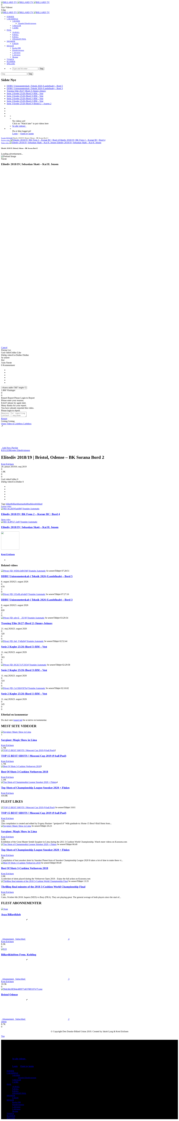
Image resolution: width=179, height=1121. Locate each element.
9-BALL (15, 35)
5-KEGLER (16, 26)
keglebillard (37, 504)
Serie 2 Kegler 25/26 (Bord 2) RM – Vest (25, 101)
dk (31, 504)
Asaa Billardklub (11, 914)
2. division (16, 55)
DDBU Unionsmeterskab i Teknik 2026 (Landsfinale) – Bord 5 (35, 86)
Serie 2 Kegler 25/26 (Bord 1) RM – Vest (25, 98)
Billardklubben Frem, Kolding (18, 954)
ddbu (27, 504)
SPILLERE (11, 64)
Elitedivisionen (18, 50)
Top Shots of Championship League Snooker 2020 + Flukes (35, 787)
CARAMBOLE (12, 19)
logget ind (17, 720)
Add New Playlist (9, 448)
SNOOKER (11, 41)
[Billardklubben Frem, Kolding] (4, 949)
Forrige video (6, 506)
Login (15, 133)
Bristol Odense (9, 994)
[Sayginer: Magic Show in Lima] (16, 732)
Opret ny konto (27, 133)
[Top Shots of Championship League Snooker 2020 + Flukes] (28, 782)
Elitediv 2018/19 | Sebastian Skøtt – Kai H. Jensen (29, 527)
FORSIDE (10, 17)
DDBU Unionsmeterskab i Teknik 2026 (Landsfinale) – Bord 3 (35, 88)
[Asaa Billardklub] (4, 909)
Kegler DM (16, 48)
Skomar (15, 57)
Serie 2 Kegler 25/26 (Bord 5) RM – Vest (25, 93)
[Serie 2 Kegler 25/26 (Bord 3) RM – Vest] (23, 665)
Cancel (4, 347)
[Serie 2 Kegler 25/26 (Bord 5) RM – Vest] (22, 641)
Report (4, 418)
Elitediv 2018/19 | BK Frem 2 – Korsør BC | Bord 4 (30, 514)
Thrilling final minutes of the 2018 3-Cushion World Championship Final (43, 886)
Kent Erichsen (7, 464)
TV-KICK (10, 59)
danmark (21, 504)
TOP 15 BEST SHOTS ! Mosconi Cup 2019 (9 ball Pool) (33, 755)
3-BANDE (16, 21)
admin (4, 1021)
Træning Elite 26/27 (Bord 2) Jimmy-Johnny (26, 91)
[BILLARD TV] (25, 2)
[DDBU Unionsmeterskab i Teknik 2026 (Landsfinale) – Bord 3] (23, 594)
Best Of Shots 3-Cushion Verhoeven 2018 (24, 771)
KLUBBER (11, 61)
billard (8, 504)
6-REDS (15, 44)
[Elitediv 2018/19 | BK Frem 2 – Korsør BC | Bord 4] (20, 508)
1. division (16, 52)
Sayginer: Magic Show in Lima (19, 739)
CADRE (15, 28)
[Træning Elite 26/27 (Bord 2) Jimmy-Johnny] (22, 618)
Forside (3, 138)
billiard (14, 504)
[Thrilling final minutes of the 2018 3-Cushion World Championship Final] (34, 881)
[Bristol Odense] (21, 989)
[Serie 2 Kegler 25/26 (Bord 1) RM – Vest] (23, 688)
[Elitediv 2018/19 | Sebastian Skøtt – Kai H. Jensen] (19, 522)
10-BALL (16, 32)
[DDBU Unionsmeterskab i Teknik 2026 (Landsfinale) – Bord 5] (23, 571)
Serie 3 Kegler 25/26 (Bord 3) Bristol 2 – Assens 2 (29, 103)
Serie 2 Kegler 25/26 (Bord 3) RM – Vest (25, 96)
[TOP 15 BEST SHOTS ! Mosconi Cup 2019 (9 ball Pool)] (28, 750)
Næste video (5, 519)
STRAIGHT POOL (19, 39)
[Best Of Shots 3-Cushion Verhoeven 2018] (21, 766)
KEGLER (10, 46)
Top (3, 1036)
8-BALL (15, 37)
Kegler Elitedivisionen (20, 450)
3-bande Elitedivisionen (27, 23)
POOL (9, 30)
